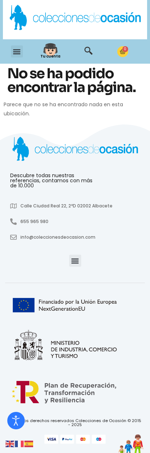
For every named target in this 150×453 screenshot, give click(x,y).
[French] (19, 443)
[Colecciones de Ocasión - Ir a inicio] (75, 18)
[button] (17, 51)
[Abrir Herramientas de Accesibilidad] (16, 420)
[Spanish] (29, 443)
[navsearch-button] (88, 51)
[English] (10, 443)
